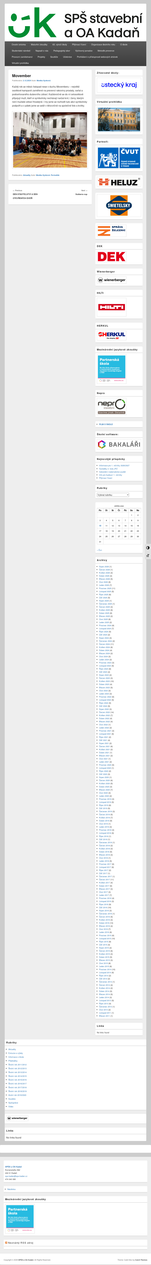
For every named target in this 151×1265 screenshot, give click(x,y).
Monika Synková (44, 80)
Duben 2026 (104, 575)
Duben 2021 (104, 752)
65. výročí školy (59, 44)
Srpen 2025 (104, 600)
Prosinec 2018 (105, 829)
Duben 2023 (104, 684)
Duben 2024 (104, 650)
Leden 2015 (104, 966)
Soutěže (54, 56)
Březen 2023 (104, 687)
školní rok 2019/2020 (17, 1095)
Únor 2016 (103, 929)
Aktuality (27, 175)
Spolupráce (13, 1102)
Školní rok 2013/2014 (17, 1072)
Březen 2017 (104, 888)
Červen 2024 (104, 644)
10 (100, 525)
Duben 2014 (104, 991)
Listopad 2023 (105, 665)
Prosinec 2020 (105, 764)
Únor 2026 (103, 582)
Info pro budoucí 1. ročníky (110, 474)
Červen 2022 (104, 712)
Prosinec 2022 (105, 696)
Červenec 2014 (105, 981)
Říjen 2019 (103, 805)
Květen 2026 (104, 572)
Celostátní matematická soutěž (112, 471)
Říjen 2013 (103, 1003)
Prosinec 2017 (105, 864)
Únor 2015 (103, 963)
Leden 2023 (104, 693)
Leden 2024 (104, 659)
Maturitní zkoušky (39, 44)
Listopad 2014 (105, 972)
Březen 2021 (104, 755)
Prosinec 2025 (105, 588)
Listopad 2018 (105, 833)
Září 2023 (103, 671)
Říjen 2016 (103, 904)
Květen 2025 (104, 610)
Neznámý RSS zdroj (20, 1242)
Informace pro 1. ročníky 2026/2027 (114, 465)
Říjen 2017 (103, 870)
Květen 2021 (104, 749)
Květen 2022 (104, 715)
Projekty (41, 56)
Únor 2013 (103, 1009)
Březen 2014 (104, 994)
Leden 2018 (104, 861)
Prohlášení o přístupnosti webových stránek (97, 56)
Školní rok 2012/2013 (17, 1068)
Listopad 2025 (105, 591)
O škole (123, 44)
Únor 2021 (103, 758)
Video (10, 1106)
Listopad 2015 (105, 938)
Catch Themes (141, 1260)
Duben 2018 (104, 851)
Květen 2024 (104, 647)
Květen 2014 (104, 988)
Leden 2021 (104, 761)
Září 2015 (103, 944)
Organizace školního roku (103, 44)
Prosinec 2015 (105, 935)
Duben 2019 (104, 820)
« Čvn (99, 550)
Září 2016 (103, 907)
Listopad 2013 (105, 1000)
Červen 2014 (104, 985)
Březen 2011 (104, 1015)
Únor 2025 (103, 619)
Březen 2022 (104, 721)
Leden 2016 (104, 932)
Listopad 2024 (105, 628)
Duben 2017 (104, 885)
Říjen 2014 (103, 975)
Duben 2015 (104, 957)
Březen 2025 (104, 616)
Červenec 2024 (105, 641)
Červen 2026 (104, 569)
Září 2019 (103, 808)
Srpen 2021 (104, 743)
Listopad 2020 (105, 768)
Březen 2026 (104, 578)
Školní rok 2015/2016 (17, 1079)
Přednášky (13, 1060)
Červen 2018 (104, 845)
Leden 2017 (104, 895)
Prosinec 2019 (105, 799)
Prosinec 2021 (105, 730)
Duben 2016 (104, 922)
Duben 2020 (104, 786)
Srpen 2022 (104, 709)
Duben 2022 (104, 718)
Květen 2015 (104, 954)
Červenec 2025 (105, 603)
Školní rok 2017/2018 (17, 1087)
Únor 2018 (103, 857)
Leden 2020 (104, 795)
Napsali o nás (42, 50)
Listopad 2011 (105, 1012)
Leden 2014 (104, 997)
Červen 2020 (104, 780)
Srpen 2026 (104, 566)
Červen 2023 (104, 678)
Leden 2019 (104, 826)
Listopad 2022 (105, 699)
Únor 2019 (103, 823)
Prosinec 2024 (105, 625)
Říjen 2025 (103, 594)
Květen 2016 (104, 919)
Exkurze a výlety (15, 1053)
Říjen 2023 (103, 668)
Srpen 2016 (104, 910)
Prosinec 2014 (105, 969)
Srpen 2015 (104, 947)
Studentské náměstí (21, 50)
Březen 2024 (104, 653)
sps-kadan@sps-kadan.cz (16, 1176)
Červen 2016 (104, 916)
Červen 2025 (104, 606)
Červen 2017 (104, 879)
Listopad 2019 (105, 802)
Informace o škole (16, 1056)
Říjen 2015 (103, 941)
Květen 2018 (104, 848)
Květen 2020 (104, 783)
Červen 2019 (104, 814)
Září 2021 (103, 740)
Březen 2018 (104, 854)
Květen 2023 (104, 681)
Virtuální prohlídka (20, 62)
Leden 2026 (104, 585)
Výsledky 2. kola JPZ (108, 468)
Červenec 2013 (105, 1006)
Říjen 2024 (103, 631)
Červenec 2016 (105, 913)
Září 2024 (103, 634)
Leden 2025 (104, 622)
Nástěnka (11, 1189)
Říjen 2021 (103, 737)
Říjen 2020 (103, 771)
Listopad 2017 (105, 867)
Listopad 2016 (105, 901)
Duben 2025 (104, 613)
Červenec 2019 (105, 811)
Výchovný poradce (83, 50)
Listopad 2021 (105, 733)
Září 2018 (103, 839)
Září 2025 (103, 597)
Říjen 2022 (103, 703)
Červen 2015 (104, 950)
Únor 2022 (103, 724)
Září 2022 (103, 706)
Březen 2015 (104, 960)
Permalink (55, 175)
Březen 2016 (104, 926)
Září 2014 (103, 978)
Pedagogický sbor (61, 50)
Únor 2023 (103, 690)
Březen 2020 (104, 789)
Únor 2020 (103, 792)
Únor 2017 (103, 892)
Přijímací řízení (79, 44)
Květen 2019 (104, 817)
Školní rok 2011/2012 (17, 1064)
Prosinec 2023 (105, 662)
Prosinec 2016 (105, 898)
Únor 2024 (103, 656)
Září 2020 (103, 774)
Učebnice (67, 56)
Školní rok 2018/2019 (17, 1091)
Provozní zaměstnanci (22, 56)
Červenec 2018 (105, 842)
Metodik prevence (106, 50)
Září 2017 (103, 873)
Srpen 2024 (104, 637)
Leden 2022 (104, 727)
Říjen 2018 (103, 836)
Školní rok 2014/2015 (17, 1076)
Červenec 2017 (105, 876)
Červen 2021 (104, 746)
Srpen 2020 (104, 777)
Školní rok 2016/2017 (17, 1083)
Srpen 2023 (104, 675)
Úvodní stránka (19, 44)
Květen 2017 (104, 882)
